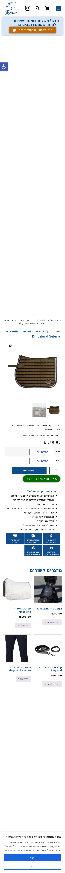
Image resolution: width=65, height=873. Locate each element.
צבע (58, 451)
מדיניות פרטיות (12, 850)
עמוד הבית (56, 320)
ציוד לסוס (44, 320)
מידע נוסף (23, 679)
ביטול (32, 866)
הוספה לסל (29, 470)
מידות (57, 460)
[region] (32, 852)
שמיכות (34, 320)
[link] (47, 8)
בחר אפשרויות (52, 622)
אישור (32, 857)
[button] (4, 66)
